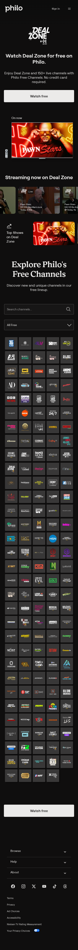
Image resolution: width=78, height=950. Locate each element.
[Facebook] (13, 886)
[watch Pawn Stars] (54, 233)
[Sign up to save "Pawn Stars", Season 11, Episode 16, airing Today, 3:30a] (39, 200)
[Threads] (65, 886)
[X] (33, 886)
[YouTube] (44, 886)
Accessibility (14, 917)
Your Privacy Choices (18, 930)
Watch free (39, 96)
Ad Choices (13, 911)
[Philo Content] (69, 8)
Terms (10, 898)
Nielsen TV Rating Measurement (24, 924)
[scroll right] (73, 200)
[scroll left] (4, 200)
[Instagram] (23, 886)
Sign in (56, 8)
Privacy (11, 904)
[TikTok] (54, 886)
